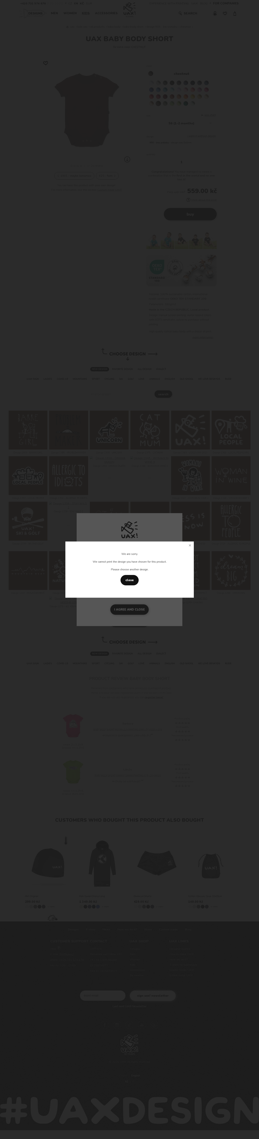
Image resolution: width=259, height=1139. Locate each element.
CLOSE (129, 580)
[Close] (190, 545)
